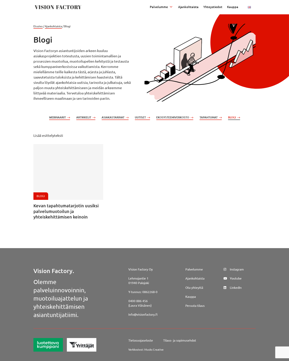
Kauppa (232, 7)
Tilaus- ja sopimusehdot (179, 340)
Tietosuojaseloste (140, 340)
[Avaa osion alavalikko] (171, 6)
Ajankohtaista (188, 7)
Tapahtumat (209, 117)
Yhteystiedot (212, 7)
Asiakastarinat (113, 117)
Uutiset (140, 117)
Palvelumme (159, 7)
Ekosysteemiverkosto (172, 117)
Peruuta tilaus (195, 305)
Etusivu (38, 26)
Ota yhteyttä (194, 287)
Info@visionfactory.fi (142, 314)
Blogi (232, 117)
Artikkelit (83, 117)
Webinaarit (57, 117)
